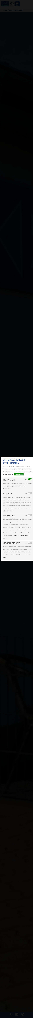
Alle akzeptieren (19, 474)
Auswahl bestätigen (8, 474)
